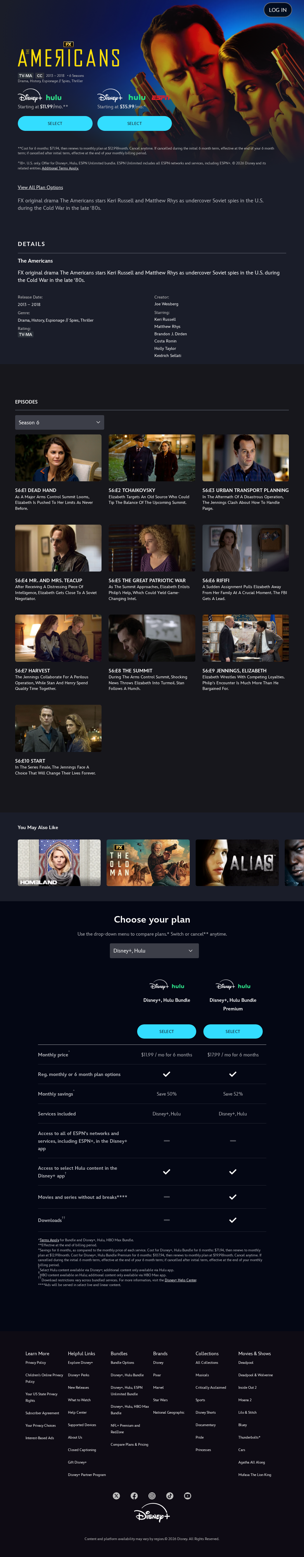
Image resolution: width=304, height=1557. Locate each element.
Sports (200, 1400)
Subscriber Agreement (42, 1413)
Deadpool (246, 1363)
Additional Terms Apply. (60, 168)
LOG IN (278, 10)
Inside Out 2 (247, 1387)
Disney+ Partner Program (87, 1475)
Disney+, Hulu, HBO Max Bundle (130, 1409)
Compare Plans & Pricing (129, 1444)
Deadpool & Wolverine (255, 1375)
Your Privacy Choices (41, 1425)
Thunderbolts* (249, 1437)
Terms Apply (49, 1240)
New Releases (78, 1387)
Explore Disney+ (80, 1363)
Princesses (203, 1450)
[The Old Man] (148, 862)
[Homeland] (59, 862)
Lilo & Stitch (247, 1412)
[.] (116, 1495)
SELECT (55, 123)
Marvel (158, 1387)
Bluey (242, 1425)
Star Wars (160, 1400)
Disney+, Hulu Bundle (127, 1375)
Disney (158, 1363)
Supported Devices (82, 1425)
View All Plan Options (40, 187)
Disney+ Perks (78, 1375)
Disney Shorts (206, 1412)
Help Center (77, 1412)
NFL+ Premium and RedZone (125, 1428)
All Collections (207, 1363)
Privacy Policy (36, 1363)
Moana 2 (244, 1400)
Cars (241, 1450)
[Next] (294, 861)
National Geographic (168, 1412)
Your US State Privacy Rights (41, 1397)
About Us (75, 1437)
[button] (88, 1353)
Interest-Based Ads (40, 1438)
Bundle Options (122, 1363)
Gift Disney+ (77, 1462)
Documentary (206, 1425)
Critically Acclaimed (211, 1387)
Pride (200, 1437)
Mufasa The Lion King (254, 1475)
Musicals (202, 1375)
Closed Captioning (82, 1450)
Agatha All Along (251, 1462)
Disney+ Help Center (180, 1280)
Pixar (157, 1375)
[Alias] (237, 862)
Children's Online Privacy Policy (44, 1378)
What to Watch (79, 1400)
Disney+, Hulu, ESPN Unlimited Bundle (126, 1390)
